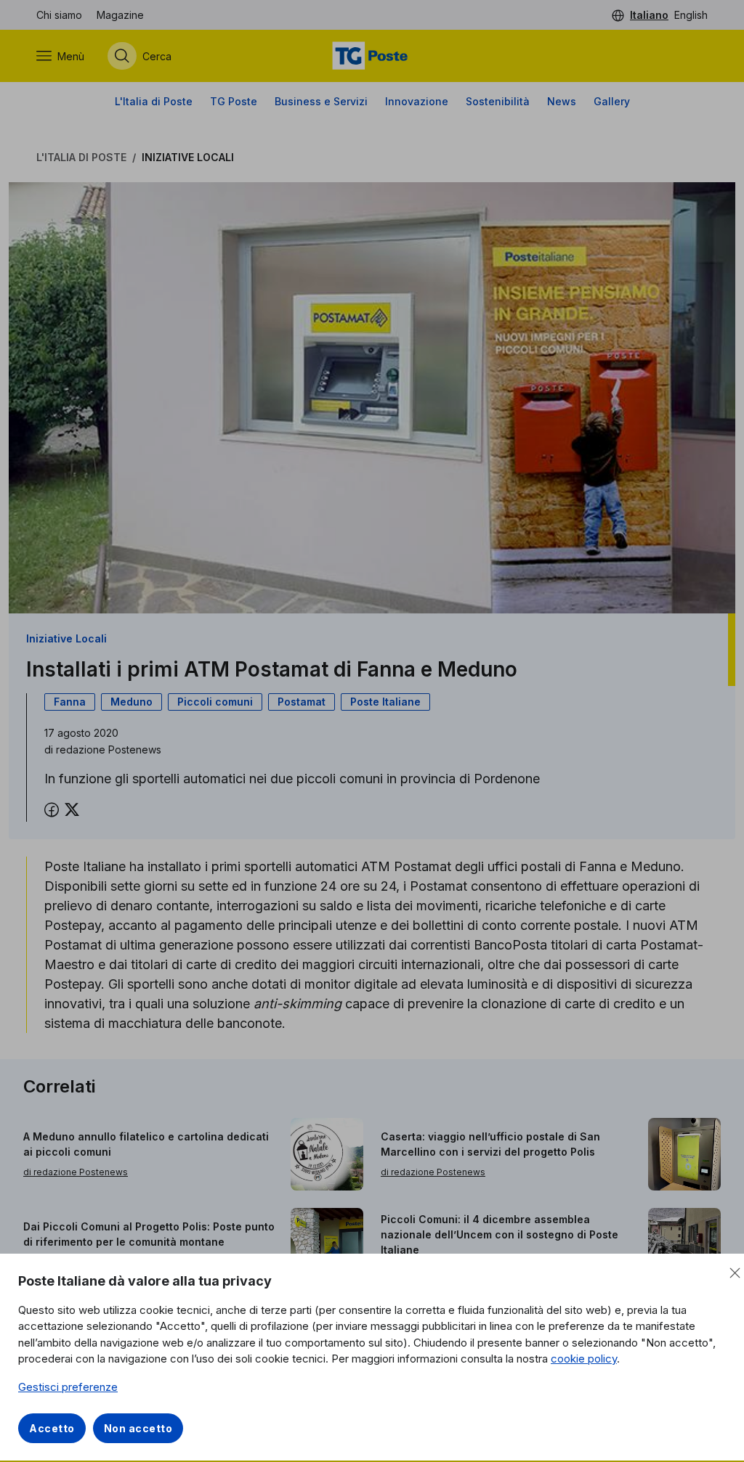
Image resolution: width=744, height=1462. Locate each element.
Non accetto (138, 1428)
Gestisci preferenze (68, 1387)
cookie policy (584, 1358)
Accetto (52, 1428)
